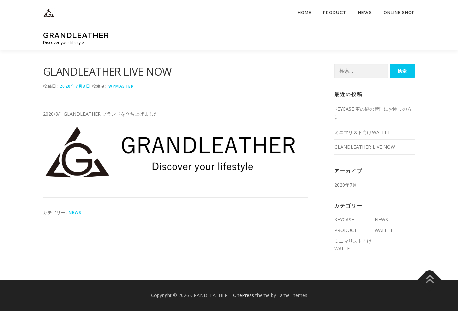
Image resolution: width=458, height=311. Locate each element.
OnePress (243, 295)
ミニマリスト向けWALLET (362, 132)
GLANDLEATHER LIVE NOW (364, 147)
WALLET (384, 230)
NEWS (365, 12)
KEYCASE (344, 219)
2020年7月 (345, 185)
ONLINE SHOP (399, 12)
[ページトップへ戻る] (430, 280)
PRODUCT (335, 12)
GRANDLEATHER (76, 35)
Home (304, 12)
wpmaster (121, 86)
